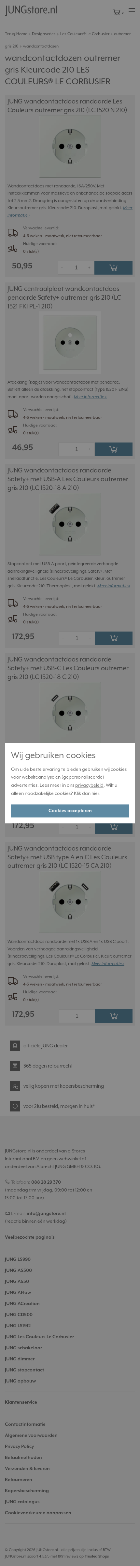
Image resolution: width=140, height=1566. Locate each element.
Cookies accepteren (70, 810)
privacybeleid (89, 785)
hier (95, 793)
